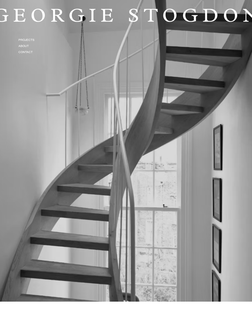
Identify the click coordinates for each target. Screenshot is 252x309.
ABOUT (23, 46)
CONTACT (25, 52)
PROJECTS (26, 40)
